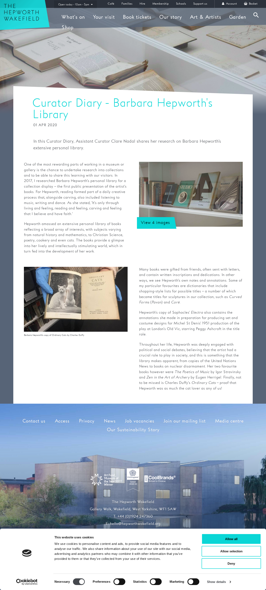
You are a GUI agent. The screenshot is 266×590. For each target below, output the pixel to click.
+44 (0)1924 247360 (135, 516)
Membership (160, 4)
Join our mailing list (185, 421)
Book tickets (137, 17)
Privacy (86, 421)
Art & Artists (205, 17)
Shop (67, 27)
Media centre (229, 421)
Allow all (231, 539)
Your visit (104, 17)
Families (126, 4)
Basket (252, 4)
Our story (170, 17)
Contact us (33, 421)
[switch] (119, 581)
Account (231, 4)
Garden (237, 17)
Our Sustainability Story (133, 430)
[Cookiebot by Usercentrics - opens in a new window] (27, 582)
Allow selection (231, 551)
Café (111, 4)
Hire (142, 4)
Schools (181, 4)
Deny (231, 563)
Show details (216, 582)
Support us (200, 4)
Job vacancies (139, 421)
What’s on (73, 17)
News (110, 421)
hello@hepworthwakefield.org (135, 524)
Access (62, 421)
